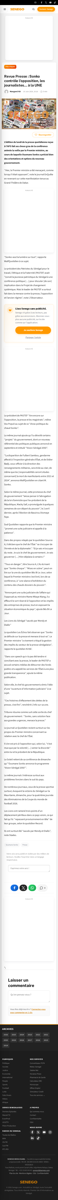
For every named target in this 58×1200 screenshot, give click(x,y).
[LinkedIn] (32, 1138)
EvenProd (6, 1118)
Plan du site (13, 1173)
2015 (46, 1040)
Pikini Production (9, 1125)
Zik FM (4, 1142)
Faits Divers (6, 1095)
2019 (14, 1040)
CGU (31, 1122)
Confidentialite (35, 1118)
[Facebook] (41, 2)
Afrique (5, 1102)
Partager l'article (33, 337)
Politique (10, 67)
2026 (6, 1034)
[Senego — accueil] (17, 9)
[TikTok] (55, 2)
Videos (4, 1098)
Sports (4, 1084)
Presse (24, 845)
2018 (22, 1040)
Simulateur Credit (36, 1091)
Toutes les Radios (9, 1135)
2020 (6, 1040)
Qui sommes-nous (37, 1111)
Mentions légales (25, 1173)
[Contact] (35, 2)
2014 (6, 1045)
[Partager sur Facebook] (14, 888)
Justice (5, 1070)
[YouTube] (50, 2)
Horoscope (34, 1084)
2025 (14, 1034)
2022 (38, 1034)
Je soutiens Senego (33, 330)
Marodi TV (6, 1115)
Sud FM (5, 1145)
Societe (5, 1066)
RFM (4, 1138)
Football (5, 1088)
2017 (30, 1040)
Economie (6, 1074)
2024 (22, 1034)
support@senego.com (41, 1170)
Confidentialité (43, 1173)
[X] (38, 1132)
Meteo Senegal (35, 1066)
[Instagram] (50, 1132)
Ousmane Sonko (12, 845)
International (7, 1077)
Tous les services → (37, 1095)
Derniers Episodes (9, 1111)
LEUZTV (5, 1122)
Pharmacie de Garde (38, 1077)
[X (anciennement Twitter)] (46, 2)
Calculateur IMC (36, 1081)
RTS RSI (5, 1149)
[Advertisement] (29, 38)
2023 (30, 1034)
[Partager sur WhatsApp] (32, 888)
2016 (38, 1040)
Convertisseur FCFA (37, 1063)
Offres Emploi (35, 1088)
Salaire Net (34, 1070)
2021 (46, 1034)
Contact (33, 1115)
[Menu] (5, 9)
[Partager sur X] (23, 888)
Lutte (4, 1091)
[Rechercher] (33, 9)
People (5, 1081)
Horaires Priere (35, 1074)
